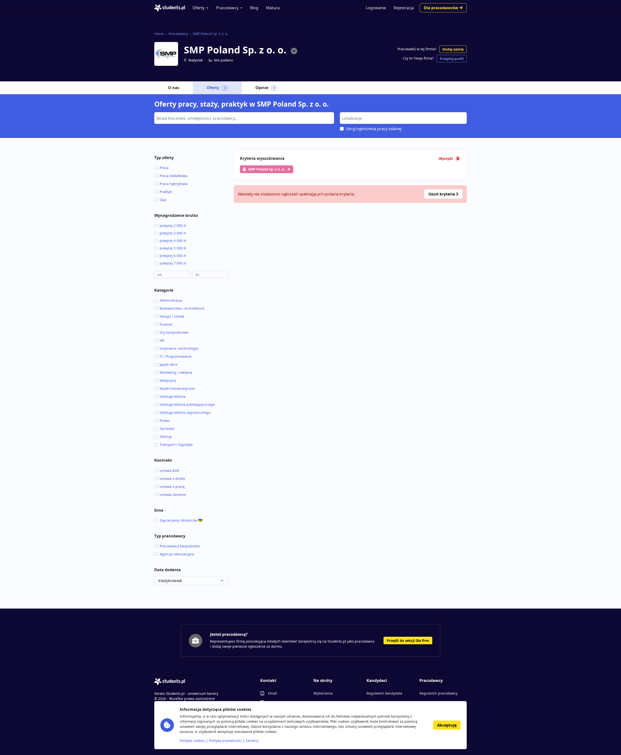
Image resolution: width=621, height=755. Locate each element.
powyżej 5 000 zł (173, 248)
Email (272, 693)
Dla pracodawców (441, 7)
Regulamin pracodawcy (438, 693)
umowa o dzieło (172, 478)
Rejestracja (404, 7)
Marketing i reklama (176, 372)
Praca (164, 167)
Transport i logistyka (176, 444)
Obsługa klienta (172, 396)
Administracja (171, 300)
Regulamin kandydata (384, 693)
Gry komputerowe (174, 332)
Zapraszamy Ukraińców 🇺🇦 (181, 520)
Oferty (198, 7)
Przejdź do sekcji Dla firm (408, 640)
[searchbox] (243, 117)
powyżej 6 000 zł (173, 255)
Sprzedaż (167, 428)
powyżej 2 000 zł (173, 225)
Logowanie (376, 7)
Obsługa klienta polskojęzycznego (187, 404)
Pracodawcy (227, 7)
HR (162, 340)
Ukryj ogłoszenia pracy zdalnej (373, 128)
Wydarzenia (323, 693)
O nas (173, 87)
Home (159, 33)
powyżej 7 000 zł (173, 263)
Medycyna (168, 380)
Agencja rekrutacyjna (177, 554)
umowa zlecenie (173, 494)
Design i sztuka (172, 316)
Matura (273, 7)
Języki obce (168, 364)
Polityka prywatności (225, 740)
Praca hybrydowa (174, 183)
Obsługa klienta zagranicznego (185, 412)
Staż (163, 199)
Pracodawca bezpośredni (180, 546)
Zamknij (252, 740)
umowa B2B (169, 470)
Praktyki (166, 191)
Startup (166, 436)
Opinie (265, 87)
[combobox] (244, 118)
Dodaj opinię (453, 49)
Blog (254, 7)
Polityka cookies (192, 740)
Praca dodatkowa (173, 175)
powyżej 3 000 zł (173, 233)
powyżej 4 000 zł (173, 240)
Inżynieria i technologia (179, 348)
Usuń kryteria (442, 194)
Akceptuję (447, 725)
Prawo (165, 420)
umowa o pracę (172, 486)
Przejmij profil (452, 58)
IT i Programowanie (175, 356)
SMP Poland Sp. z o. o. (210, 33)
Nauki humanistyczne (177, 388)
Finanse (166, 324)
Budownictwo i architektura (182, 308)
